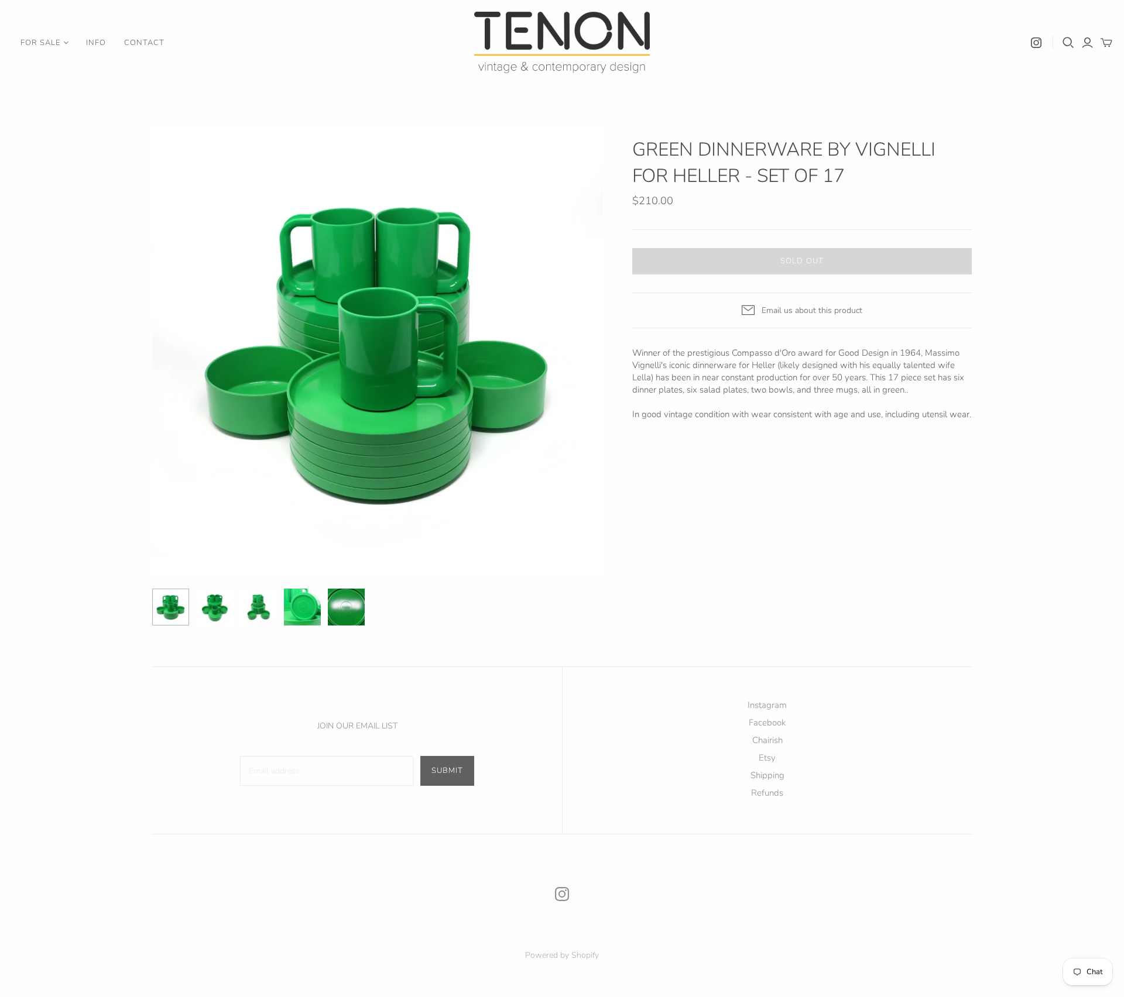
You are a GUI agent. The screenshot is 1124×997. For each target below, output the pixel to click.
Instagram (767, 705)
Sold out (801, 261)
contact (144, 42)
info (96, 42)
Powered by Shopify (562, 955)
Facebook (767, 722)
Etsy (767, 758)
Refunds (767, 793)
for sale (40, 42)
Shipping (767, 775)
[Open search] (1068, 43)
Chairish (767, 740)
